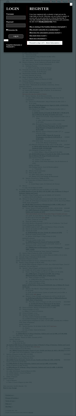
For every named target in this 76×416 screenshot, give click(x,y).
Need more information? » (38, 38)
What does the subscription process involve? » (45, 32)
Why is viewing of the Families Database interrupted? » (48, 27)
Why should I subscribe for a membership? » (44, 30)
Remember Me (13, 30)
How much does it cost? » (38, 35)
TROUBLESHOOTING (45, 22)
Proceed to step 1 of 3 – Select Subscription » (44, 43)
